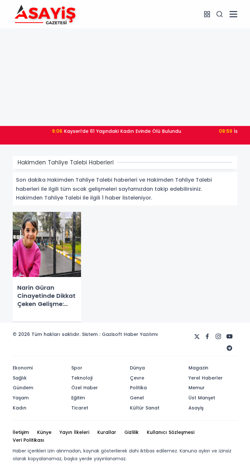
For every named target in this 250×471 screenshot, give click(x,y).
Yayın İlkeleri (74, 432)
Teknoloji (81, 378)
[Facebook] (207, 336)
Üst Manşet (201, 398)
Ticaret (79, 408)
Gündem (23, 387)
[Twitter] (197, 336)
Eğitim (78, 398)
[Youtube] (229, 336)
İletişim (21, 432)
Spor (76, 368)
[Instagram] (218, 336)
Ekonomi (23, 368)
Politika (138, 387)
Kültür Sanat (145, 408)
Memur (196, 387)
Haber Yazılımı (141, 334)
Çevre (137, 378)
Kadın (19, 408)
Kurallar (106, 432)
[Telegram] (229, 348)
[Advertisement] (125, 77)
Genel (137, 398)
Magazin (198, 368)
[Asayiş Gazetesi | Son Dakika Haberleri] (45, 13)
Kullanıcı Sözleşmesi (170, 432)
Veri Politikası (28, 440)
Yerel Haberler (205, 378)
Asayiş (195, 408)
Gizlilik (131, 432)
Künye (44, 432)
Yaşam (21, 398)
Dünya (137, 368)
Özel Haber (84, 387)
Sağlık (20, 378)
